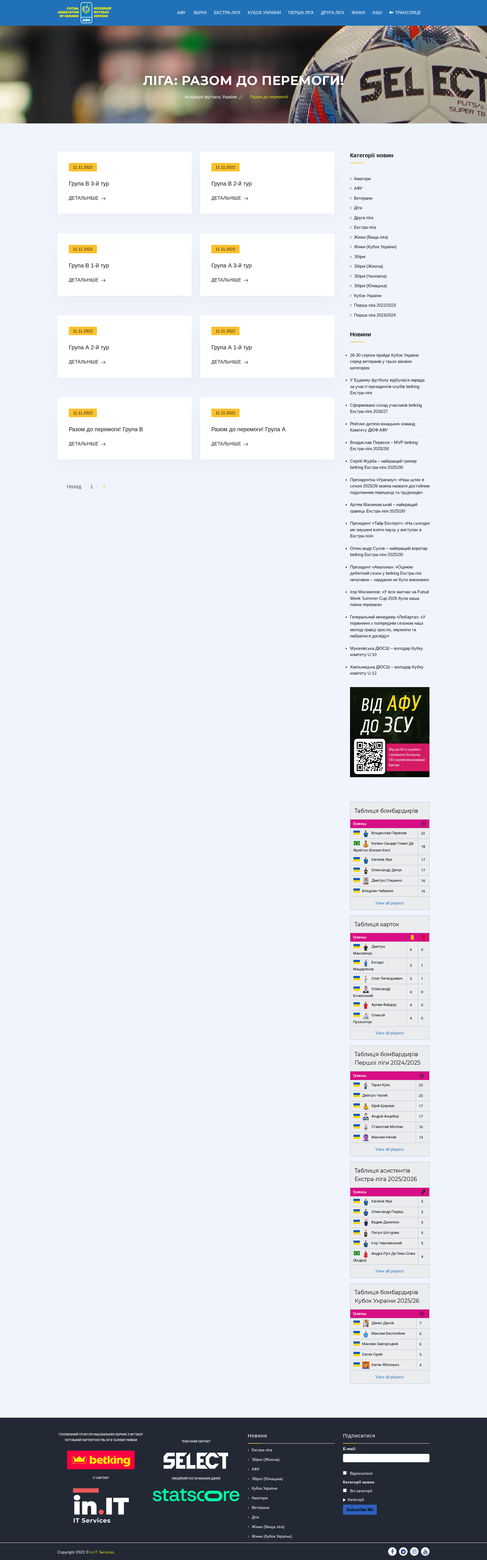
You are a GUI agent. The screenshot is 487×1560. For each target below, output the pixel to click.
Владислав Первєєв (389, 833)
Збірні (359, 256)
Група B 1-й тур (89, 265)
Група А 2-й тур (89, 347)
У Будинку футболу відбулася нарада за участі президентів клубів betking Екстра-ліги (387, 386)
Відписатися (361, 1473)
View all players (389, 903)
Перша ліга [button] (301, 12)
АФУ (358, 188)
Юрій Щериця (382, 1106)
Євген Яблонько (385, 1365)
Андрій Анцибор (385, 1116)
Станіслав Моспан (387, 1127)
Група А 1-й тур (231, 347)
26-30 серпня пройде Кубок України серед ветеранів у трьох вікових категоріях (384, 361)
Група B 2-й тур (231, 183)
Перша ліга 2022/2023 (375, 305)
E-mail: (349, 1448)
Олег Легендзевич (387, 978)
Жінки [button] (358, 12)
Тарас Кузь (380, 1085)
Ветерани (363, 198)
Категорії (356, 1499)
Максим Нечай (383, 1137)
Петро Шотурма (385, 1232)
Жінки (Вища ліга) (371, 237)
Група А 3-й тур (231, 265)
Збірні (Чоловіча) (370, 276)
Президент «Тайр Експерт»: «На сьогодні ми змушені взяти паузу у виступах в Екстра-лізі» (390, 529)
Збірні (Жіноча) (368, 266)
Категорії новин (358, 1482)
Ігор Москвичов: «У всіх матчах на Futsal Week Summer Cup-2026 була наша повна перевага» (389, 598)
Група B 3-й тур (89, 183)
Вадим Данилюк (385, 1222)
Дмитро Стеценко (386, 880)
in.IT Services (102, 1552)
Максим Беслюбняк (388, 1333)
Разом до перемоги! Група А (248, 429)
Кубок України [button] (264, 12)
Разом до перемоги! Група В (106, 429)
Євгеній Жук (381, 859)
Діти (358, 207)
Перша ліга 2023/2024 (375, 315)
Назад (74, 486)
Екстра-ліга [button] (227, 12)
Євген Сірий (372, 1354)
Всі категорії (360, 1491)
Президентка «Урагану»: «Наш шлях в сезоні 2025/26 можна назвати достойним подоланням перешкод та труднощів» (390, 486)
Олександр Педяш (387, 1212)
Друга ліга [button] (332, 12)
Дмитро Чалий (375, 1095)
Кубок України (367, 295)
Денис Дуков (382, 1323)
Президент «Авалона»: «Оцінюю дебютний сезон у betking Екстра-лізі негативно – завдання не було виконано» (389, 573)
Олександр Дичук (386, 870)
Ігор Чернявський (386, 1243)
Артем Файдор (384, 1005)
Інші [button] (377, 12)
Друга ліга (363, 217)
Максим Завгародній (380, 1344)
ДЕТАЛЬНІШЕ (84, 198)
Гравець (360, 824)
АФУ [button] (181, 12)
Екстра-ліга (365, 227)
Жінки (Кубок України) (375, 246)
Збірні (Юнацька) (370, 285)
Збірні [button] (200, 12)
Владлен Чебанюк (377, 891)
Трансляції (407, 12)
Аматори (362, 178)
